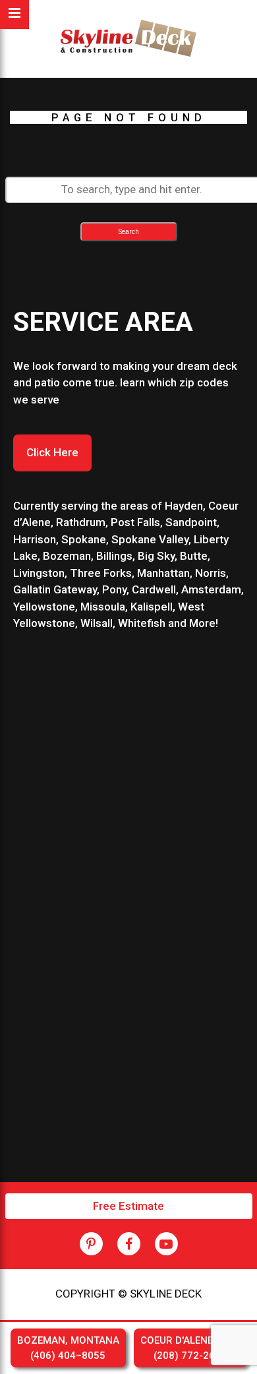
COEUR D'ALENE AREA (190, 1347)
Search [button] (129, 231)
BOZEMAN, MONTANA (68, 1347)
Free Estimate (128, 1205)
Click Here (52, 452)
